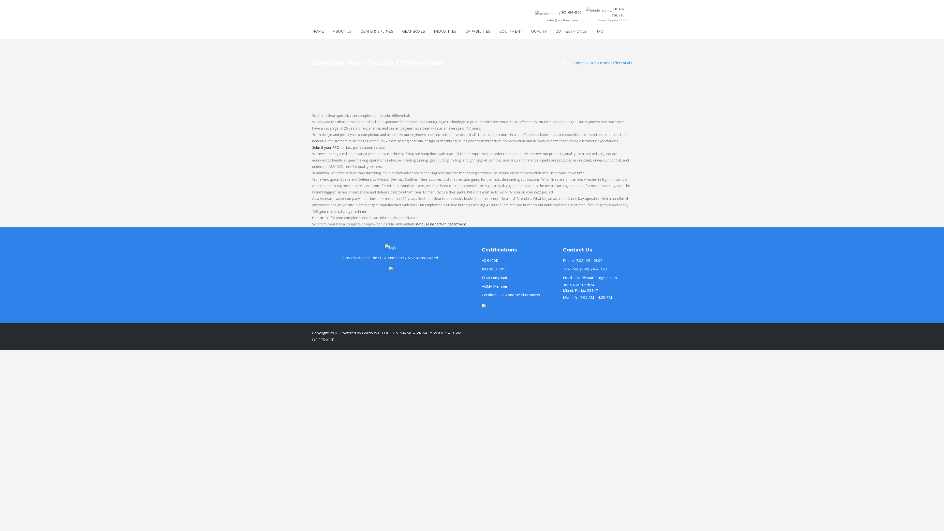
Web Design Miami (393, 333)
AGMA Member (495, 286)
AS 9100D (490, 260)
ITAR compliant (494, 277)
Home (564, 62)
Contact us (320, 217)
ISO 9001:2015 (494, 268)
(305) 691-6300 (589, 260)
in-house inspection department (440, 224)
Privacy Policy (431, 333)
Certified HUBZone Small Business (511, 294)
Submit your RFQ (325, 147)
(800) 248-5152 (593, 268)
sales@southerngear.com (595, 277)
